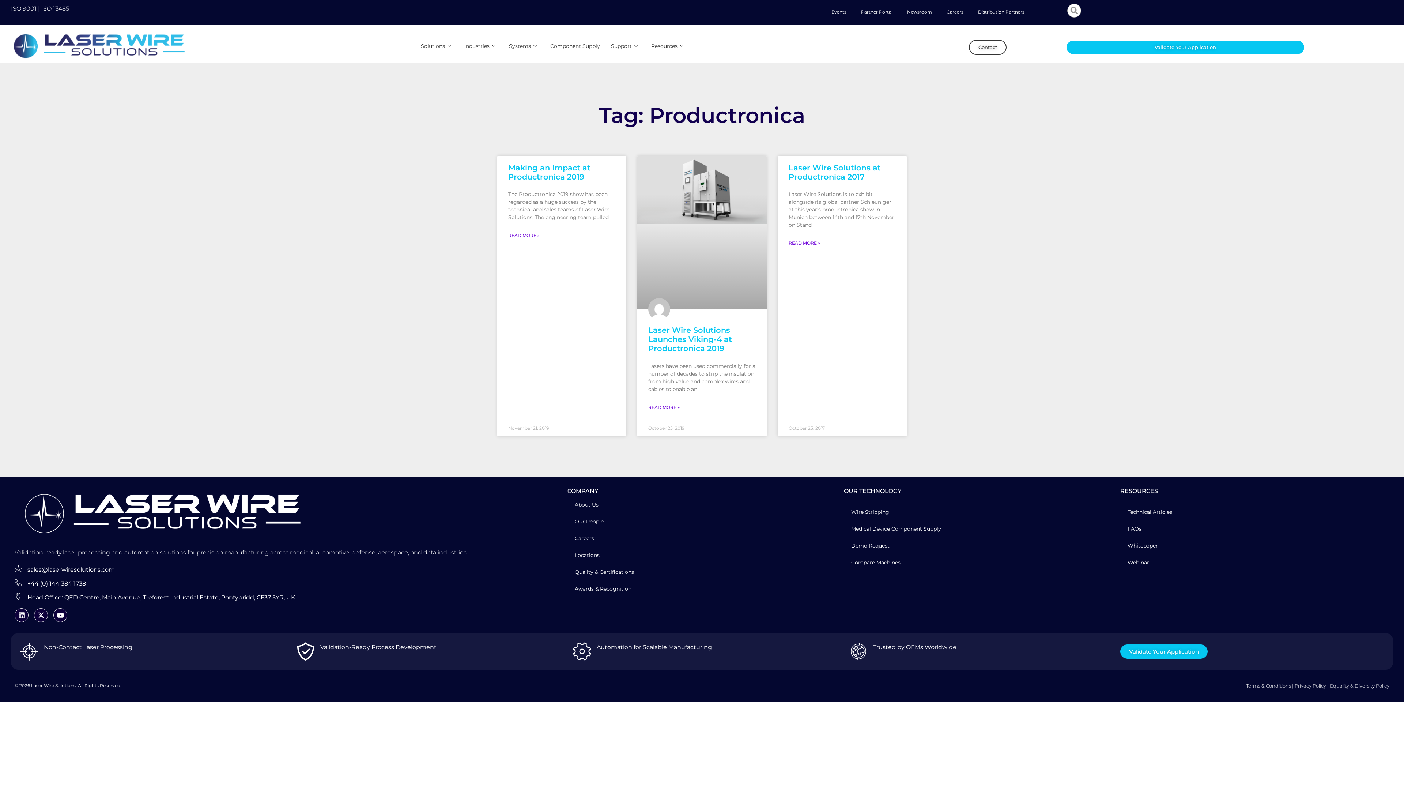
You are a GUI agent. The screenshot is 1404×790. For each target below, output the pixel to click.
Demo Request (870, 545)
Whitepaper (1143, 545)
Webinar (1138, 562)
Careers (955, 12)
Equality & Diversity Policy (1359, 686)
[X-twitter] (41, 615)
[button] (1074, 11)
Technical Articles (1150, 512)
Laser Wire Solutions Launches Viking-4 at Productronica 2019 (690, 339)
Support (621, 46)
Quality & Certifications (604, 572)
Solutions (433, 46)
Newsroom (919, 12)
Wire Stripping (870, 512)
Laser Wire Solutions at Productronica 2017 (835, 172)
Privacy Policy (1310, 686)
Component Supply (575, 46)
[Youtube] (60, 615)
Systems (520, 46)
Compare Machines (876, 562)
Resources (664, 46)
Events (838, 12)
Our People (589, 521)
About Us (587, 504)
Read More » (524, 235)
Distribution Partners (1001, 12)
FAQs (1134, 529)
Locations (587, 555)
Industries (477, 46)
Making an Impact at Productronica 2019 (549, 172)
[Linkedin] (22, 615)
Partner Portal (876, 12)
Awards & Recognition (603, 589)
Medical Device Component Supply (896, 529)
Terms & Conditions (1268, 686)
